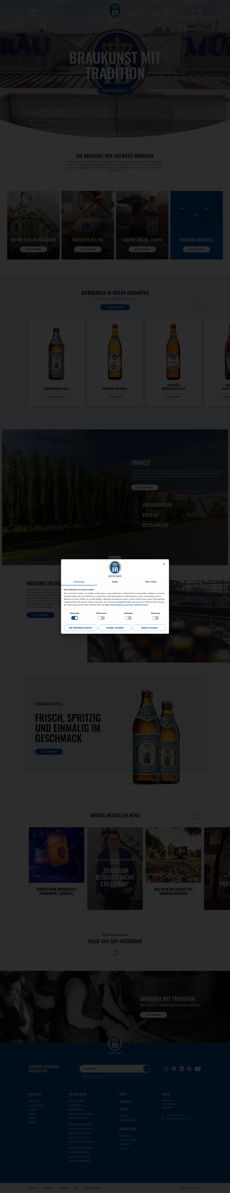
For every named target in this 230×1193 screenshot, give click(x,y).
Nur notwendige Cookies (80, 627)
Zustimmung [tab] (79, 582)
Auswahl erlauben (115, 627)
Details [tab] (115, 582)
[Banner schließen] (164, 564)
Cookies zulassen (149, 627)
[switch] (101, 618)
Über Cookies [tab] (151, 582)
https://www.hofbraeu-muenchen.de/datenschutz (126, 605)
